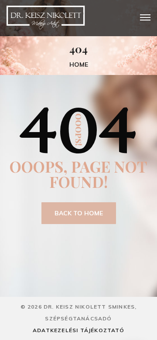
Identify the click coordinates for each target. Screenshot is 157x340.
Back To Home (79, 213)
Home (78, 64)
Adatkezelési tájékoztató (78, 330)
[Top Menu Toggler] (145, 17)
